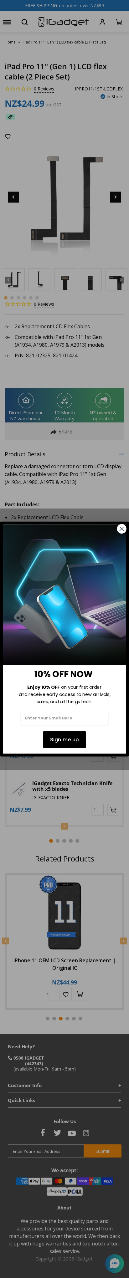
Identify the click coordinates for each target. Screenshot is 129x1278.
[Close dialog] (122, 529)
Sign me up (64, 739)
